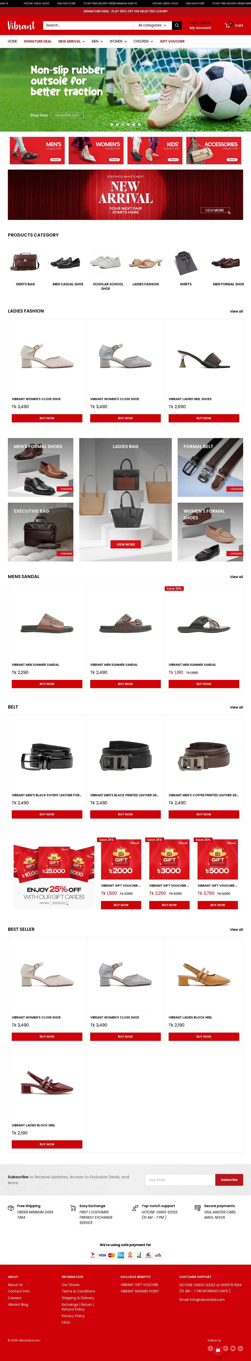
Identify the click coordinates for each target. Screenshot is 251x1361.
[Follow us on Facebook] (210, 1348)
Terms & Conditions (78, 1291)
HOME (12, 41)
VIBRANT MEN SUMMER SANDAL (35, 664)
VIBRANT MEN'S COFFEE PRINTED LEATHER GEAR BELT (204, 795)
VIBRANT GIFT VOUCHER (139, 1284)
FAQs (66, 1322)
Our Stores (70, 1284)
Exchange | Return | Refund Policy (78, 1307)
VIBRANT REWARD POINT (140, 1291)
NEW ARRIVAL (69, 41)
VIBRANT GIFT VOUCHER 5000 (218, 885)
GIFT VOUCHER (172, 41)
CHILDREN (141, 41)
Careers (14, 1298)
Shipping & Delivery (78, 1298)
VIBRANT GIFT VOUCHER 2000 (121, 885)
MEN (95, 41)
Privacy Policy (73, 1316)
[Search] (177, 25)
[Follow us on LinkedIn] (240, 1348)
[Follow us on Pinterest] (225, 1348)
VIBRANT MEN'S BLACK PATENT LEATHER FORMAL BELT (47, 795)
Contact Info (18, 1291)
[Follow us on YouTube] (233, 1348)
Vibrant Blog (18, 1304)
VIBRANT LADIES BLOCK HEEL (190, 1017)
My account (200, 27)
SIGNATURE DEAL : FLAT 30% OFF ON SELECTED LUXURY (126, 11)
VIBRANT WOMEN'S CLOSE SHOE (36, 399)
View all (237, 311)
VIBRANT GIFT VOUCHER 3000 (169, 885)
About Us (15, 1284)
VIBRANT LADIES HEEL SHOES (190, 399)
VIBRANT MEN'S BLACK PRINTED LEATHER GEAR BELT (125, 795)
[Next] (243, 266)
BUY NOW (47, 418)
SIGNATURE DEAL (38, 41)
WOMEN (116, 41)
